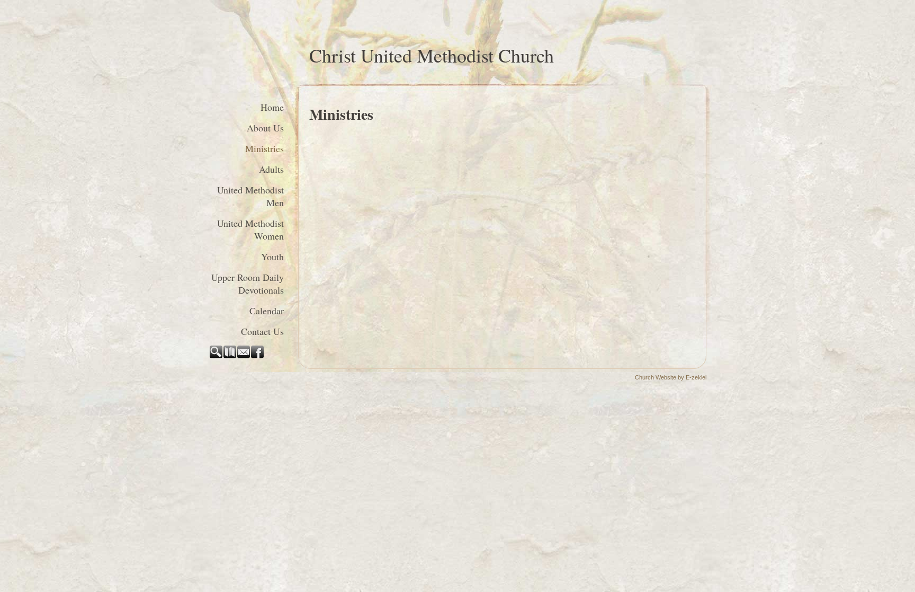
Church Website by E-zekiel (670, 377)
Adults (271, 169)
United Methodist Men (250, 196)
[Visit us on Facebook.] (258, 356)
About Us (265, 127)
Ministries (264, 148)
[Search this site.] (216, 356)
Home (272, 107)
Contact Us (262, 331)
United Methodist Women (250, 229)
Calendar (266, 310)
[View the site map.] (230, 356)
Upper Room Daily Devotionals (247, 283)
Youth (272, 256)
